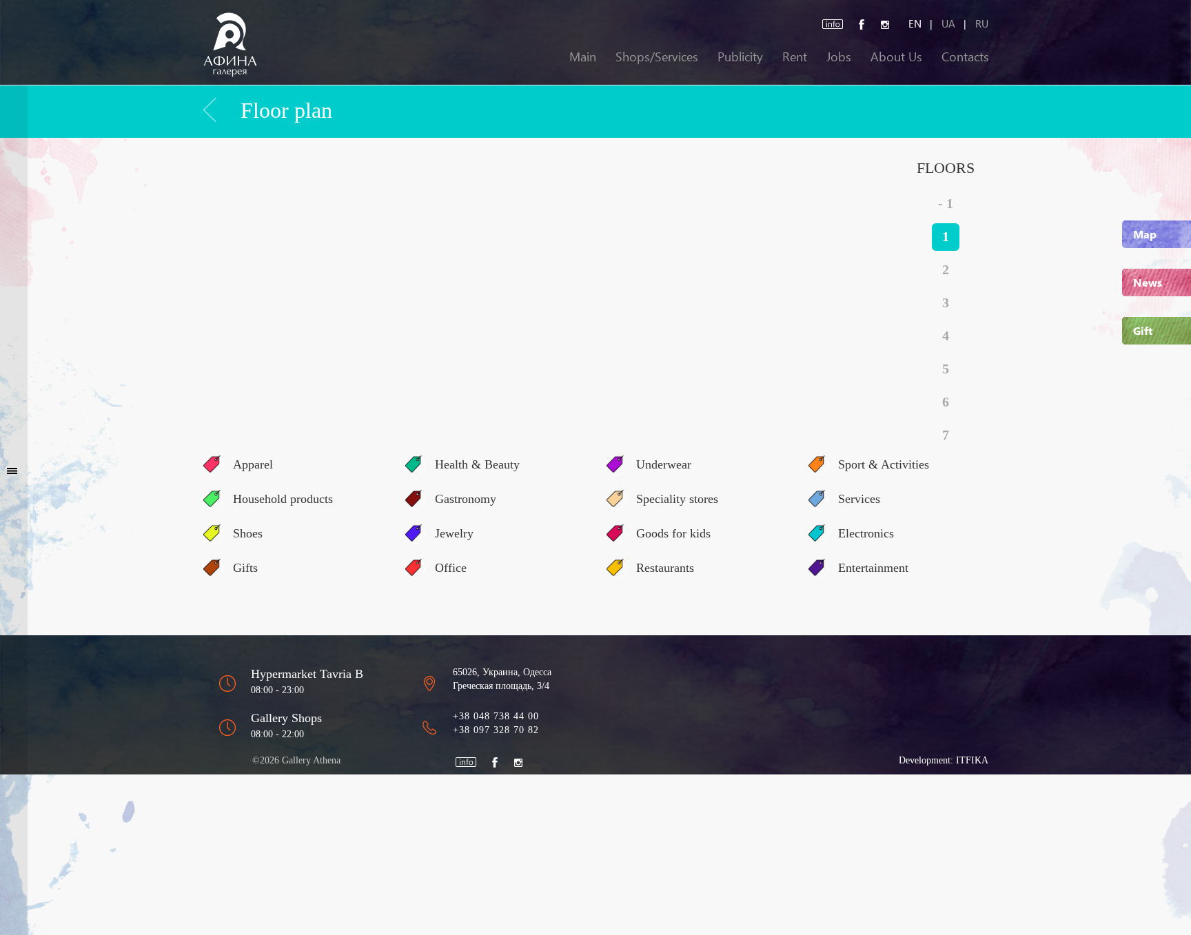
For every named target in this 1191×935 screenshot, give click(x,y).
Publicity (740, 56)
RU (981, 23)
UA (948, 23)
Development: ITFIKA (943, 760)
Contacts (965, 56)
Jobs (838, 56)
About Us (896, 56)
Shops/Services (656, 56)
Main (582, 56)
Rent (794, 56)
